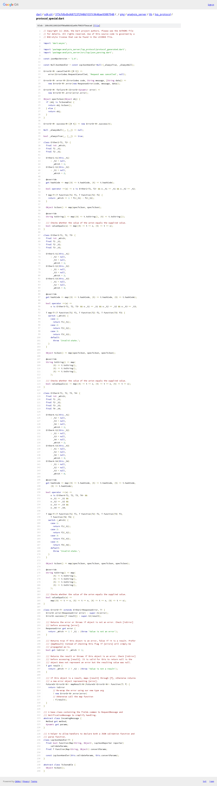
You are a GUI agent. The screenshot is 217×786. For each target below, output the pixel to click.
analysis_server (136, 14)
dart (39, 14)
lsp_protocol (163, 14)
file (96, 25)
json (211, 781)
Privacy (25, 781)
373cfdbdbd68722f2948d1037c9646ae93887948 (84, 14)
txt (204, 781)
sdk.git (48, 14)
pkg (122, 14)
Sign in (211, 4)
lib (150, 14)
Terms (34, 781)
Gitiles (18, 781)
